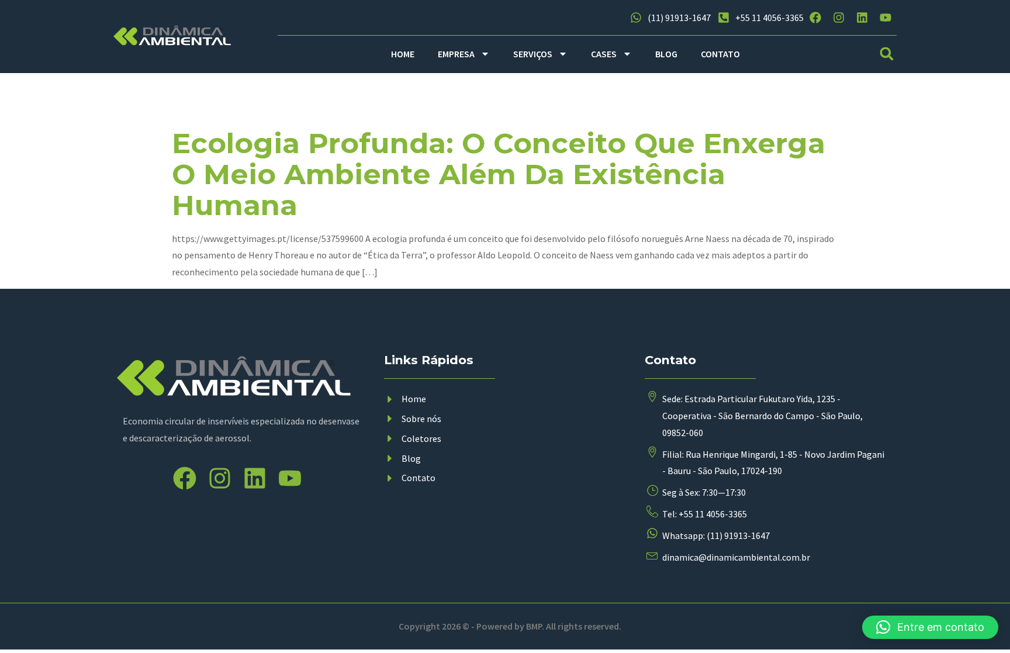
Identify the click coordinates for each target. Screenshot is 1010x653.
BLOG (666, 54)
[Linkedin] (862, 17)
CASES (604, 54)
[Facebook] (815, 17)
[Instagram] (839, 17)
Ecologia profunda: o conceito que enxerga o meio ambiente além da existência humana (498, 174)
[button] (887, 54)
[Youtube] (885, 17)
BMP (534, 626)
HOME (402, 54)
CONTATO (720, 54)
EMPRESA (456, 54)
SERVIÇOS (532, 54)
